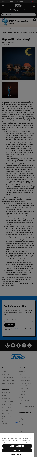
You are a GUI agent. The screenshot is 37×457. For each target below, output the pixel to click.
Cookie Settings (17, 455)
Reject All (17, 450)
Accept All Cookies (17, 446)
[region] (17, 445)
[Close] (30, 435)
